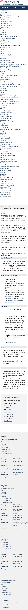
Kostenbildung (11, 342)
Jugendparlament (5, 170)
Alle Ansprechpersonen (9, 439)
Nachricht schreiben (10, 418)
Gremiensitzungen (6, 148)
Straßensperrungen (6, 153)
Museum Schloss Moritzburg (9, 97)
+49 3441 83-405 (9, 414)
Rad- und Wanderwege (7, 62)
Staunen (2, 94)
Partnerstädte (4, 12)
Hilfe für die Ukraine (6, 44)
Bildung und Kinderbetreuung (9, 16)
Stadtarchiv (3, 133)
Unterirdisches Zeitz (6, 99)
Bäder (2, 53)
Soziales (2, 30)
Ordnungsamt (4, 127)
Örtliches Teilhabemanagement (10, 45)
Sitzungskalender (5, 164)
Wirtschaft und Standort (7, 185)
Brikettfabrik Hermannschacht (9, 101)
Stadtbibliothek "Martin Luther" (10, 66)
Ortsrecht (3, 131)
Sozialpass (3, 32)
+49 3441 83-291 (6, 545)
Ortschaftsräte (4, 163)
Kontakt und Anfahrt (6, 178)
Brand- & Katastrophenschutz (9, 86)
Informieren (4, 114)
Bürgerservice (4, 120)
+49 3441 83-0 (5, 449)
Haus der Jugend (5, 60)
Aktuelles (3, 140)
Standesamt (4, 125)
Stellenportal (4, 151)
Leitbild (2, 73)
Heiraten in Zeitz (5, 47)
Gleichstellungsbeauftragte (8, 36)
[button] (23, 7)
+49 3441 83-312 (6, 498)
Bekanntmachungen (6, 144)
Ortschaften (4, 10)
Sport (2, 51)
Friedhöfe (3, 40)
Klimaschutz (4, 90)
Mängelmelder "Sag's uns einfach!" (11, 129)
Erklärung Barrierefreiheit (10, 602)
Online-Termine (5, 138)
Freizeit (2, 49)
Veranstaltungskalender (7, 110)
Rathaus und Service (6, 118)
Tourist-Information (6, 116)
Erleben (2, 109)
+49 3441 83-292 (6, 547)
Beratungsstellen (5, 42)
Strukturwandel (5, 187)
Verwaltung (3, 174)
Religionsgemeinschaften (8, 38)
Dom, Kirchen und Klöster (8, 103)
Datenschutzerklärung (9, 605)
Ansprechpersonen (6, 179)
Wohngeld (3, 34)
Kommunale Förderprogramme (10, 83)
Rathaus (2, 107)
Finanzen (3, 181)
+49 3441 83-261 (6, 500)
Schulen (2, 19)
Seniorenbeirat (4, 168)
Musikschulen (4, 27)
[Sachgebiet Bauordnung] (14, 411)
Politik (2, 157)
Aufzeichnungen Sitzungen (8, 161)
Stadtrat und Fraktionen (7, 159)
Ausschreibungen (5, 150)
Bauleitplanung (5, 77)
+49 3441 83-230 (6, 592)
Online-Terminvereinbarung (8, 135)
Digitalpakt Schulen (6, 21)
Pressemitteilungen (6, 142)
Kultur (2, 92)
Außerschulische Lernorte (8, 29)
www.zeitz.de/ (5, 451)
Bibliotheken (4, 23)
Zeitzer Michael (5, 192)
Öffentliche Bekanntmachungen (10, 146)
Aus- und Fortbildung (6, 25)
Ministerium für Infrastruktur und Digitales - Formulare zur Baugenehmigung (14, 300)
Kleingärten (3, 58)
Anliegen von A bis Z (6, 122)
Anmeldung (6, 600)
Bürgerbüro (3, 124)
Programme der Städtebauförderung (11, 84)
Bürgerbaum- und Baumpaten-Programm (13, 64)
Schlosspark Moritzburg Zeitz (9, 96)
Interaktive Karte (5, 196)
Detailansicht (8, 421)
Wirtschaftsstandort (6, 189)
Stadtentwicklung (5, 70)
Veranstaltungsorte (6, 112)
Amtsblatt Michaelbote (7, 155)
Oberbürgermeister (6, 176)
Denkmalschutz (5, 79)
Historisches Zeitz (5, 105)
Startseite (4, 207)
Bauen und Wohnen (6, 68)
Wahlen (2, 172)
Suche (14, 7)
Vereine (2, 57)
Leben (2, 14)
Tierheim (3, 88)
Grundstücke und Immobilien (9, 75)
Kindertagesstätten (6, 17)
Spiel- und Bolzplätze (6, 55)
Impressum (6, 607)
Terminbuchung (5, 137)
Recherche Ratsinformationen (9, 166)
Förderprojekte (5, 81)
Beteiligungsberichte (6, 183)
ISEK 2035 (3, 71)
